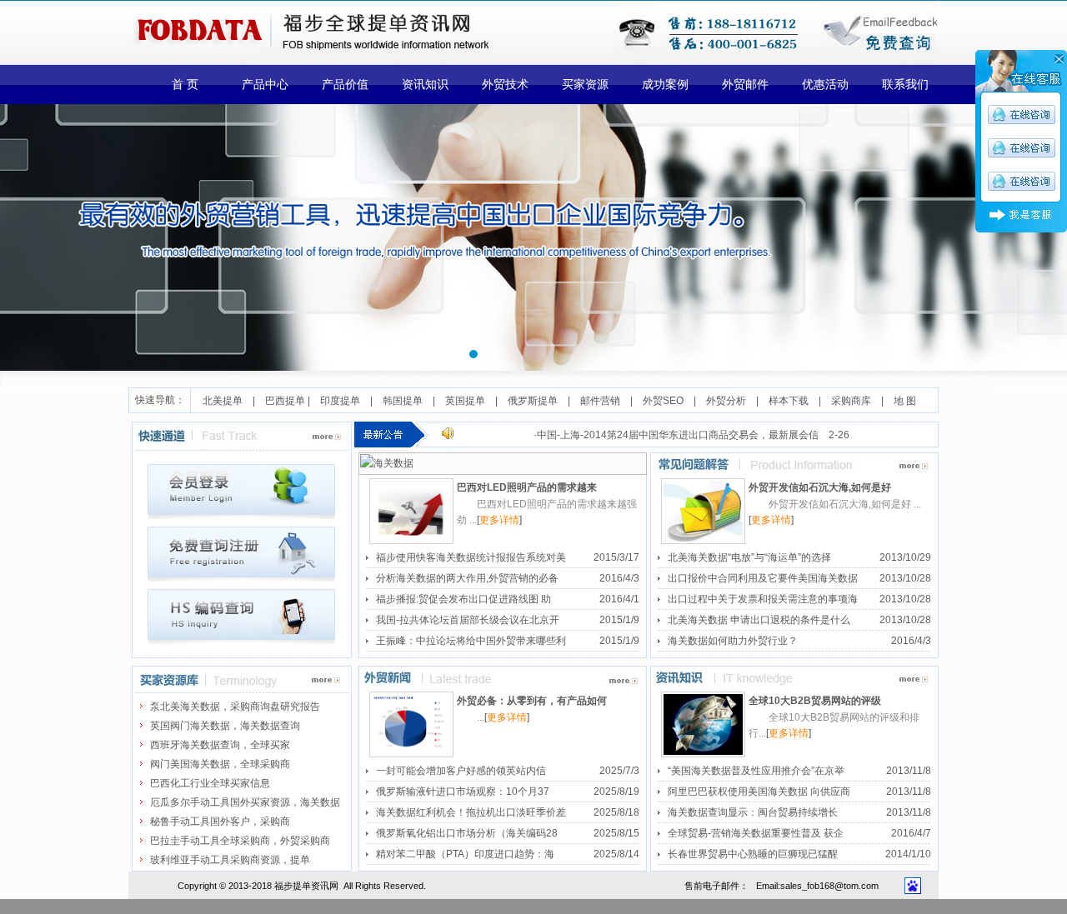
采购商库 (851, 401)
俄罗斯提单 (533, 401)
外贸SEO (663, 401)
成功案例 (665, 84)
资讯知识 (425, 84)
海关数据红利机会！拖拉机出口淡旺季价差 (471, 812)
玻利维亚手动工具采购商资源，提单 (230, 860)
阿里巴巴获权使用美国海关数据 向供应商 (759, 791)
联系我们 (905, 84)
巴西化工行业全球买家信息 (210, 783)
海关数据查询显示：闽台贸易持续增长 (753, 812)
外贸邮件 (745, 84)
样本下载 (789, 401)
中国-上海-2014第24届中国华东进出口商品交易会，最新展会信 (678, 435)
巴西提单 (285, 401)
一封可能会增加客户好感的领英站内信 (461, 771)
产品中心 (265, 84)
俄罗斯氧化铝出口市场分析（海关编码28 (467, 833)
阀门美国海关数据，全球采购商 (220, 764)
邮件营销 (600, 401)
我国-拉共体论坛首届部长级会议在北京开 (467, 620)
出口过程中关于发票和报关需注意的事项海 (763, 599)
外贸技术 (505, 84)
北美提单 (223, 401)
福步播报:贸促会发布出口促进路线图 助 (463, 599)
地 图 (905, 401)
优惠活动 (825, 84)
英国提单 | (476, 401)
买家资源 (585, 84)
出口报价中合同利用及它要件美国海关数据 (763, 578)
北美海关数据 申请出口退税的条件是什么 (759, 620)
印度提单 (345, 401)
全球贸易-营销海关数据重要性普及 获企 (756, 833)
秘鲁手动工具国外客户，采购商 (220, 821)
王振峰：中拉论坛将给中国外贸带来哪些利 (471, 641)
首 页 (185, 84)
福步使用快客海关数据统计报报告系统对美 (471, 557)
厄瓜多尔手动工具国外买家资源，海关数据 (245, 802)
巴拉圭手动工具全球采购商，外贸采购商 (240, 841)
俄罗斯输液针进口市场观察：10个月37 (462, 791)
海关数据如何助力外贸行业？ (733, 641)
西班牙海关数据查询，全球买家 (220, 745)
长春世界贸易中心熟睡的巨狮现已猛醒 (753, 854)
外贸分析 (726, 401)
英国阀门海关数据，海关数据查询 (225, 726)
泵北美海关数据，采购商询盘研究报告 (235, 706)
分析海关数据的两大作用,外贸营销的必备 (467, 578)
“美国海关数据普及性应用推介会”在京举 (756, 771)
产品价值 (345, 84)
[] (499, 520)
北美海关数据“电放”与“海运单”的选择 (749, 557)
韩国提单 (408, 401)
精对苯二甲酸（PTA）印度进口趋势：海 (465, 854)
